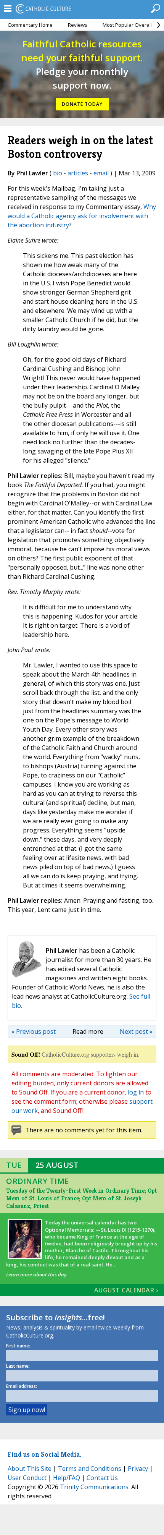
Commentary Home (30, 24)
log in (136, 1092)
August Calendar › (126, 1290)
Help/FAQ (66, 1477)
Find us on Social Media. (44, 1454)
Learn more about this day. (37, 1274)
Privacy (138, 1468)
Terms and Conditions (89, 1468)
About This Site (29, 1468)
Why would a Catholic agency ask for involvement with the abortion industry (82, 215)
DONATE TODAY (82, 104)
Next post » (136, 1031)
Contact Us (102, 1477)
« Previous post (33, 1031)
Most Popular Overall (127, 24)
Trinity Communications (94, 1487)
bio (57, 173)
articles (78, 173)
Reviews (77, 24)
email (101, 173)
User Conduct (27, 1477)
